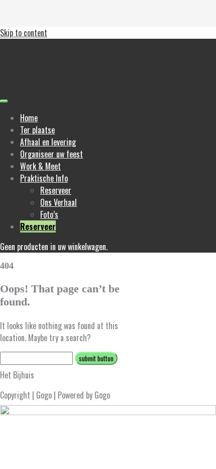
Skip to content (23, 33)
